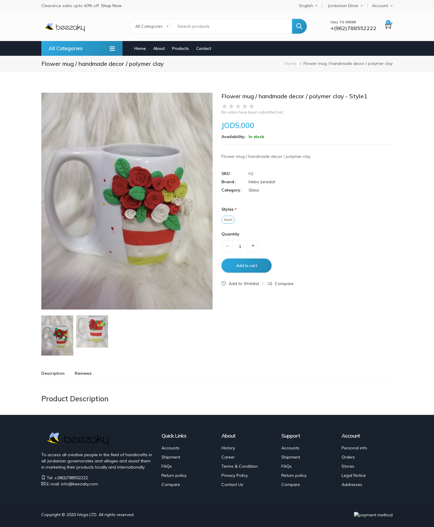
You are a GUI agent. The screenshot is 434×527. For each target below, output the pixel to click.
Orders (348, 457)
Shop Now (111, 5)
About (159, 48)
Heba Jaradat (262, 181)
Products (180, 48)
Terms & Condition (239, 466)
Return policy (174, 475)
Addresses (352, 484)
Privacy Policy (234, 475)
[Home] (65, 26)
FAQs (166, 466)
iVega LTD (87, 514)
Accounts (170, 448)
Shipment (170, 457)
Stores (348, 466)
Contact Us (232, 484)
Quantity (230, 234)
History (228, 448)
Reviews (83, 373)
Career (228, 457)
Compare (170, 484)
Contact (203, 48)
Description (53, 373)
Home (140, 48)
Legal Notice (354, 475)
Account (380, 5)
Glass (254, 190)
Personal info (354, 448)
